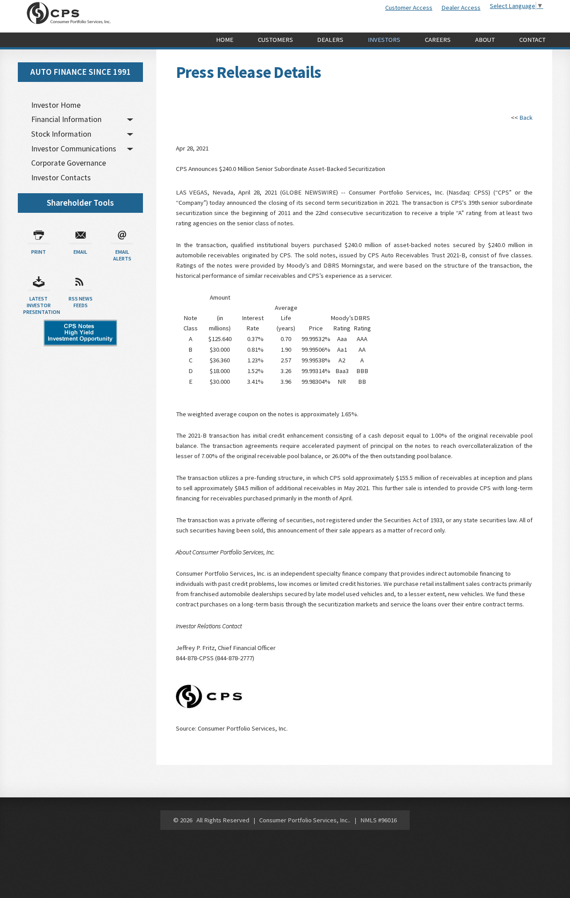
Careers (438, 40)
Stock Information (61, 134)
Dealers (330, 40)
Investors (384, 40)
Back (526, 118)
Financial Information (66, 119)
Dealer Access (460, 8)
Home (224, 40)
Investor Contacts (61, 178)
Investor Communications (73, 149)
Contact (532, 40)
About (485, 40)
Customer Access (408, 8)
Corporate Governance (68, 163)
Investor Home (56, 105)
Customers (275, 40)
